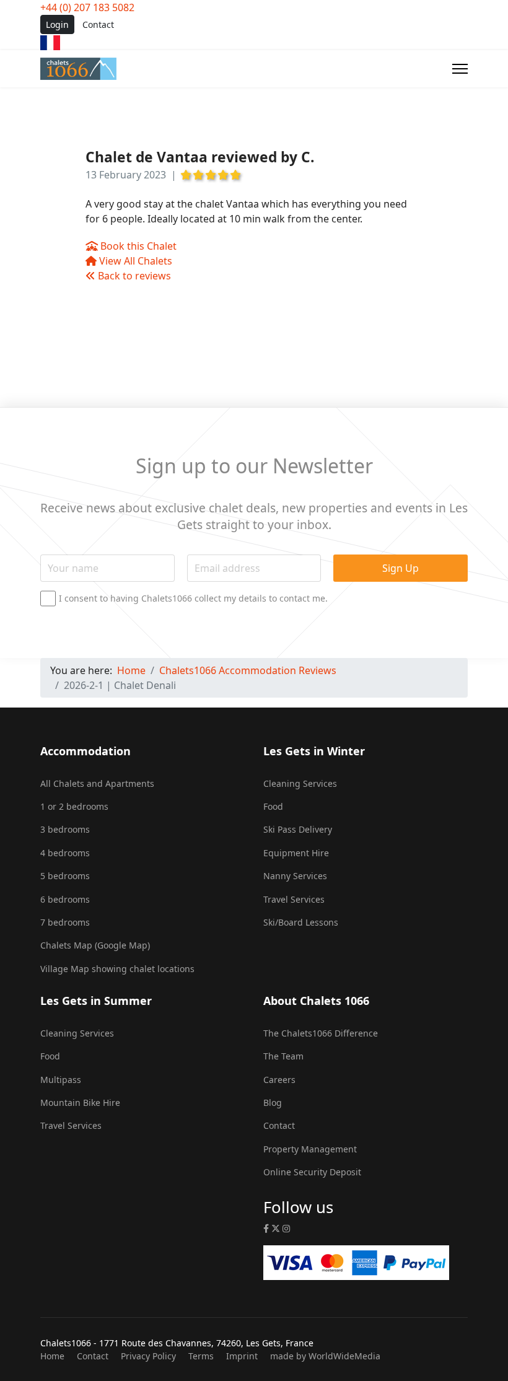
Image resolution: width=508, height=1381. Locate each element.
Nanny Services (295, 876)
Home (52, 1356)
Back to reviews (133, 276)
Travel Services (294, 899)
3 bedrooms (65, 829)
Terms (201, 1356)
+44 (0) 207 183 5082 (87, 7)
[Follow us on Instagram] (286, 1228)
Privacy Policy (148, 1356)
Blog (272, 1102)
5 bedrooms (65, 876)
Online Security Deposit (312, 1172)
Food (273, 806)
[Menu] (460, 68)
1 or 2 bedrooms (74, 806)
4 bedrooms (65, 853)
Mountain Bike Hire (80, 1102)
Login (57, 24)
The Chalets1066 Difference (320, 1033)
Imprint (242, 1356)
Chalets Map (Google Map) (95, 945)
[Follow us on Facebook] (266, 1228)
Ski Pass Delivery (297, 829)
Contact (98, 24)
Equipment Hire (296, 853)
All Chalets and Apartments (97, 783)
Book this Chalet (137, 246)
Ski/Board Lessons (300, 922)
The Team (283, 1056)
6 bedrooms (65, 899)
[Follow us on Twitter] (275, 1228)
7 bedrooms (65, 922)
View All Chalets (134, 261)
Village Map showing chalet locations (117, 969)
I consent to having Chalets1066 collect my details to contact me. (193, 598)
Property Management (310, 1149)
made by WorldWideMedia (325, 1356)
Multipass (60, 1079)
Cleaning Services (300, 783)
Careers (279, 1079)
